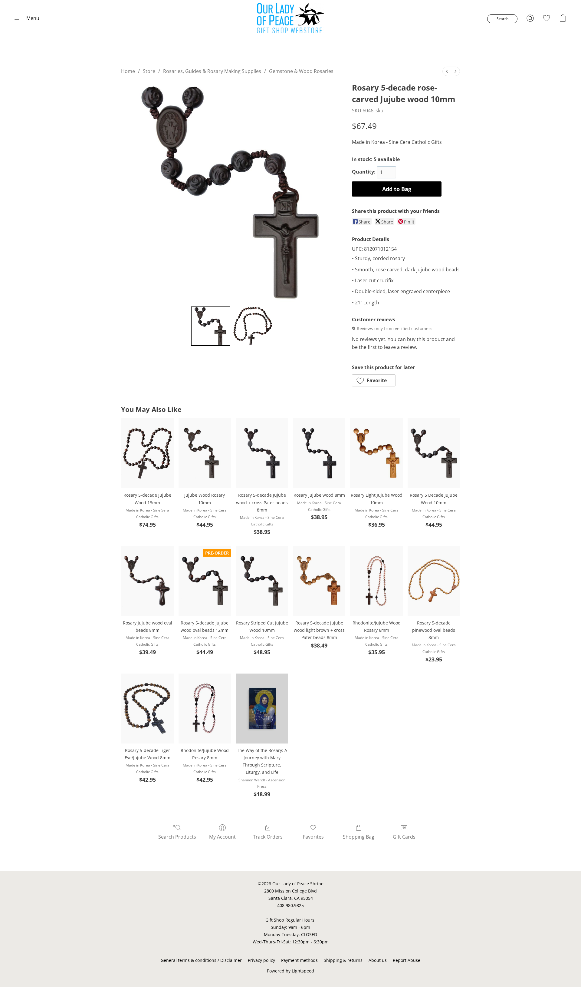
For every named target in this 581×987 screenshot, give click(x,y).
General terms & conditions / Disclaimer (201, 960)
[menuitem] (447, 71)
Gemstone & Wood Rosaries (301, 71)
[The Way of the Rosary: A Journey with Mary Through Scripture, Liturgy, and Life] (262, 709)
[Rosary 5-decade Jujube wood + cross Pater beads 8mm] (262, 453)
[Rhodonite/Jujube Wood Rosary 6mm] (376, 581)
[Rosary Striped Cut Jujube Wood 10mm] (262, 581)
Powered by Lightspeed (290, 971)
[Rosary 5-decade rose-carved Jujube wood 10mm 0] (210, 326)
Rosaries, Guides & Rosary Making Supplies (212, 71)
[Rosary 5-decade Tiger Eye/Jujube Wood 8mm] (147, 709)
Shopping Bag (358, 836)
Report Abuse (406, 960)
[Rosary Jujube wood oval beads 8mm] (147, 581)
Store (149, 71)
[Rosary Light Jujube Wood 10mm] (376, 453)
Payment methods (299, 960)
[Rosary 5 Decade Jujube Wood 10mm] (434, 453)
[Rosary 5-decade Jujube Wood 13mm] (147, 453)
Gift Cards (404, 836)
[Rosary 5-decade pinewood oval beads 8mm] (434, 581)
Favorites (313, 836)
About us (378, 960)
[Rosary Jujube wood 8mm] (319, 453)
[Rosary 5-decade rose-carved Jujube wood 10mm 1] (252, 326)
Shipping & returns (343, 960)
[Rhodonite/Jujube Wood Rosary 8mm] (205, 709)
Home (128, 71)
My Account (222, 836)
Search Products (177, 836)
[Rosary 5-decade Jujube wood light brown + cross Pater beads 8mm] (319, 581)
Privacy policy (261, 960)
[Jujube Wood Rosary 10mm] (205, 453)
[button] (290, 18)
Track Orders (268, 836)
